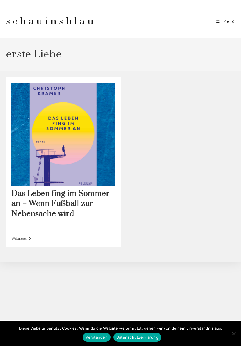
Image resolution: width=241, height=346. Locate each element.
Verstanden (97, 337)
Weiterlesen (21, 238)
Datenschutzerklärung (137, 337)
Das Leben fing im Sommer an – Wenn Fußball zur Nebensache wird (60, 204)
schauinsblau (51, 22)
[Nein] (234, 333)
